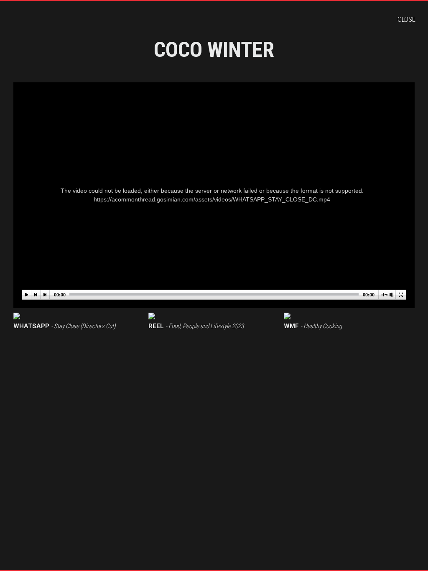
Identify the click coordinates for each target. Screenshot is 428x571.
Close (406, 19)
